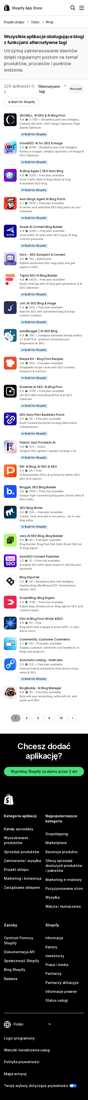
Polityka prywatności (21, 1062)
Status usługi (56, 1000)
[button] (44, 125)
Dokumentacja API (19, 952)
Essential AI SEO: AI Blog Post (41, 387)
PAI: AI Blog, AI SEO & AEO (38, 466)
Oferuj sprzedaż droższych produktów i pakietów (63, 866)
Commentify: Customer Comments (45, 639)
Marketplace (56, 843)
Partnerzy (53, 973)
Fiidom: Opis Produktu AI (37, 442)
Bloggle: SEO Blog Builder (38, 487)
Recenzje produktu (61, 852)
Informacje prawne (61, 991)
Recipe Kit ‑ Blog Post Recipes (41, 359)
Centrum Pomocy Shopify (18, 940)
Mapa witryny (15, 1074)
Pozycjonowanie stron (64, 888)
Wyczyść (76, 88)
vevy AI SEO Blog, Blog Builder (41, 536)
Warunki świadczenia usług (27, 1050)
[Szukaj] (72, 7)
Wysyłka (52, 897)
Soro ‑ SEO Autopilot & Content (42, 254)
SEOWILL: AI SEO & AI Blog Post (42, 115)
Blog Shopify (14, 969)
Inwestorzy (54, 956)
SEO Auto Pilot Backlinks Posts (42, 414)
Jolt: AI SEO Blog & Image (38, 303)
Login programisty (19, 1038)
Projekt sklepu (16, 869)
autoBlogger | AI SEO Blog (38, 331)
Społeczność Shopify (21, 961)
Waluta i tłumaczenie (63, 906)
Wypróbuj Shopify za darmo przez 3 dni (44, 771)
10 (61, 718)
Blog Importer (30, 577)
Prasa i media (56, 965)
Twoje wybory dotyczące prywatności (36, 1086)
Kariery (51, 947)
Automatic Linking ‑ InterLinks (41, 660)
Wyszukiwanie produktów (16, 840)
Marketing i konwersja (22, 878)
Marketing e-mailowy (63, 879)
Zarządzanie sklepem (22, 887)
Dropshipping (56, 834)
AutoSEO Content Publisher (39, 556)
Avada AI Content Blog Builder (41, 227)
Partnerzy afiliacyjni (61, 983)
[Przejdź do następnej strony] (72, 718)
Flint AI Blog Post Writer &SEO (41, 619)
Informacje (54, 938)
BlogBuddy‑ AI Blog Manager (40, 688)
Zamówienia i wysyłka (22, 861)
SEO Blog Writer (31, 508)
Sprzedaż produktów (21, 852)
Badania (10, 979)
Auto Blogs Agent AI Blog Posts (43, 199)
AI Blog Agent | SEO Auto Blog (41, 171)
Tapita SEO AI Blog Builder (38, 275)
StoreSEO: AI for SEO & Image (41, 143)
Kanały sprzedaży (18, 829)
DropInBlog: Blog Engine (37, 598)
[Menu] (81, 7)
